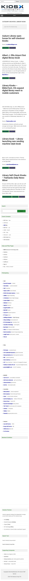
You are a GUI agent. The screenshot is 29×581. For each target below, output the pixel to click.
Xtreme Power (7, 563)
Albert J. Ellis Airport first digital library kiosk (14, 56)
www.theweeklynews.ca (12, 164)
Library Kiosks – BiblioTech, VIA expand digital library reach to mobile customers (13, 89)
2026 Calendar (6, 239)
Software (5, 259)
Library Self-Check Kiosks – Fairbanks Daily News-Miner (14, 177)
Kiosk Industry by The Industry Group (14, 13)
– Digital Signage (11, 317)
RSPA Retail (5, 237)
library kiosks (12, 47)
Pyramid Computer (8, 522)
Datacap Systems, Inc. (9, 559)
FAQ (4, 266)
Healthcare (5, 261)
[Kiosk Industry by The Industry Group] (14, 8)
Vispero (5, 524)
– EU (8, 426)
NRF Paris (5, 220)
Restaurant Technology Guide (12, 249)
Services (5, 254)
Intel (5, 519)
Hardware (5, 257)
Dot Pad (5, 561)
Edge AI (5, 264)
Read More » (5, 74)
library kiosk (12, 78)
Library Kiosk (5, 47)
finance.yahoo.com (11, 121)
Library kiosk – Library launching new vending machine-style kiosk (13, 141)
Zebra (5, 554)
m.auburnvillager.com (11, 44)
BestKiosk (6, 556)
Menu (14, 15)
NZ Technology (7, 526)
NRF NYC (5, 227)
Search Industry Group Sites (8, 544)
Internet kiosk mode (7, 196)
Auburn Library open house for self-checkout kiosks (13, 38)
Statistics (5, 252)
